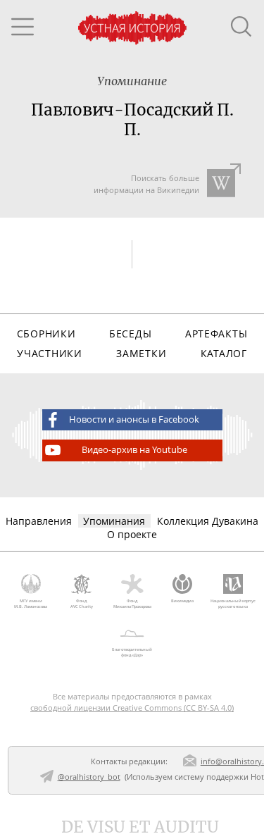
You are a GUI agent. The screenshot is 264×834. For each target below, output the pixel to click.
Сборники (46, 333)
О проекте (132, 534)
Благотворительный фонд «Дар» (132, 652)
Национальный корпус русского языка (233, 603)
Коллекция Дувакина (207, 521)
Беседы (130, 333)
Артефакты (216, 333)
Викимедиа (182, 601)
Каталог (224, 353)
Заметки (141, 353)
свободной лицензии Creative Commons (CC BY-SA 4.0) (132, 707)
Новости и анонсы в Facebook (134, 419)
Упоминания (114, 521)
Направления (39, 521)
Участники (49, 353)
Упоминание (132, 81)
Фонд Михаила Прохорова (132, 603)
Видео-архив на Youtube (134, 450)
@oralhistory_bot (89, 776)
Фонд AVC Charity (81, 603)
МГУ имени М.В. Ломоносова (30, 603)
